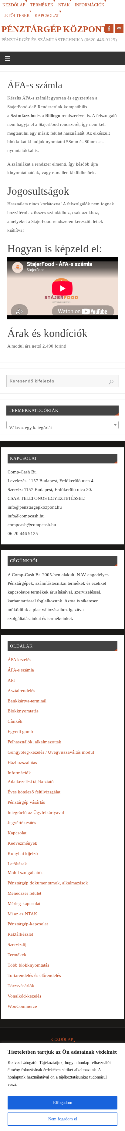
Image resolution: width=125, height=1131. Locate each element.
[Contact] (119, 28)
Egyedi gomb (20, 731)
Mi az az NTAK (22, 913)
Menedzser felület (24, 893)
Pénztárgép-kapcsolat (28, 923)
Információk (89, 5)
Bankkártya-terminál (27, 700)
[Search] (111, 382)
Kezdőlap (13, 5)
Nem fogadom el (62, 1119)
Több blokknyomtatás (28, 965)
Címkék (15, 721)
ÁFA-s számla (21, 669)
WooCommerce (22, 1006)
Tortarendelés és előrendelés (34, 975)
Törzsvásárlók (21, 985)
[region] (62, 1087)
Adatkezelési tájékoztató (31, 781)
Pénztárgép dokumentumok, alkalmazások (48, 882)
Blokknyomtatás (23, 710)
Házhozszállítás (22, 762)
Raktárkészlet (20, 934)
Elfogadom (62, 1102)
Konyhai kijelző (23, 853)
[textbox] (62, 427)
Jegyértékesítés (22, 822)
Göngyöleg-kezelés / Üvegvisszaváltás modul (51, 752)
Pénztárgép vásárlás (26, 802)
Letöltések (16, 15)
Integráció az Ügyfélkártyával (36, 812)
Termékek (41, 5)
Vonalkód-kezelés (24, 995)
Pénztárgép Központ (54, 29)
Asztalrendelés (21, 690)
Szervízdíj (17, 944)
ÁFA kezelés (19, 659)
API (11, 680)
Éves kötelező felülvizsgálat (34, 791)
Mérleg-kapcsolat (24, 903)
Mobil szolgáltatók (25, 872)
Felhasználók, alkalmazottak (34, 741)
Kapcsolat (47, 15)
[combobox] (62, 425)
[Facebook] (109, 28)
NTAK (64, 5)
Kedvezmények (22, 843)
